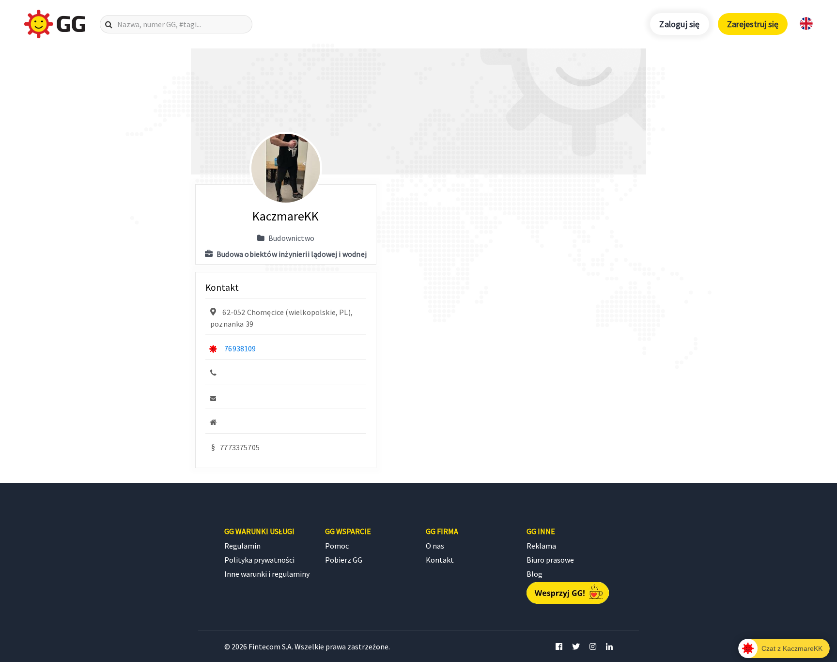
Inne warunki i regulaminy (267, 574)
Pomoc (337, 546)
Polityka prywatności (259, 560)
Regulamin (242, 546)
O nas (435, 546)
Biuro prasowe (550, 560)
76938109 (240, 348)
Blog (534, 574)
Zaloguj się (679, 24)
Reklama (541, 546)
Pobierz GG (343, 560)
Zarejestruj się (752, 24)
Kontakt (440, 560)
